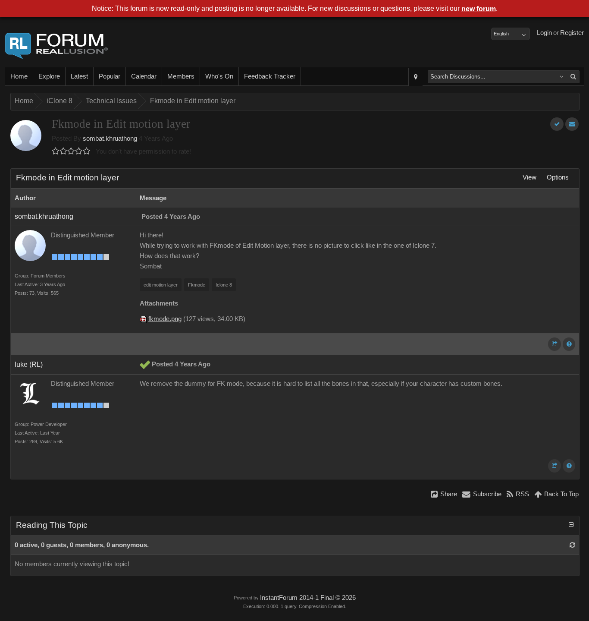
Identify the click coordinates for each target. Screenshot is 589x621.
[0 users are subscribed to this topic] (572, 124)
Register (572, 32)
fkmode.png (165, 318)
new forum (478, 9)
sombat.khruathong (110, 138)
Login (544, 32)
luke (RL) (29, 364)
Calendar (144, 76)
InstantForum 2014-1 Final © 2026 (308, 597)
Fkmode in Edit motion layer (192, 100)
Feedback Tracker (269, 76)
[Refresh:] (572, 545)
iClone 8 (59, 100)
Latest (79, 76)
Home (19, 76)
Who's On (219, 76)
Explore (49, 76)
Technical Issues (111, 100)
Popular (109, 76)
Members (180, 76)
